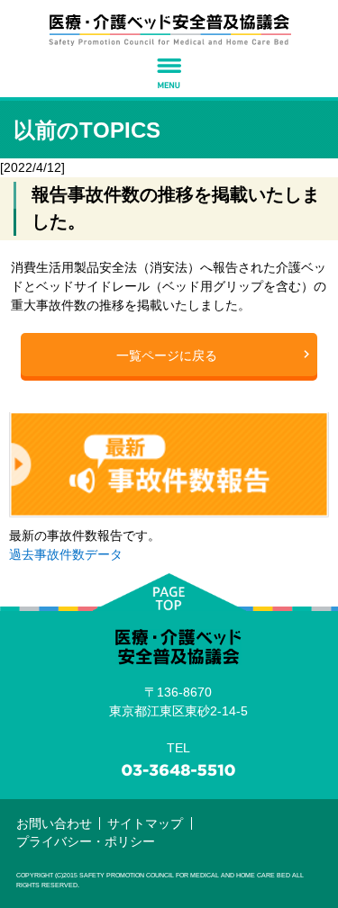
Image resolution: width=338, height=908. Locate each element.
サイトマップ (145, 823)
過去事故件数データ (66, 554)
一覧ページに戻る (166, 355)
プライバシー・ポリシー (85, 841)
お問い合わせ (54, 823)
